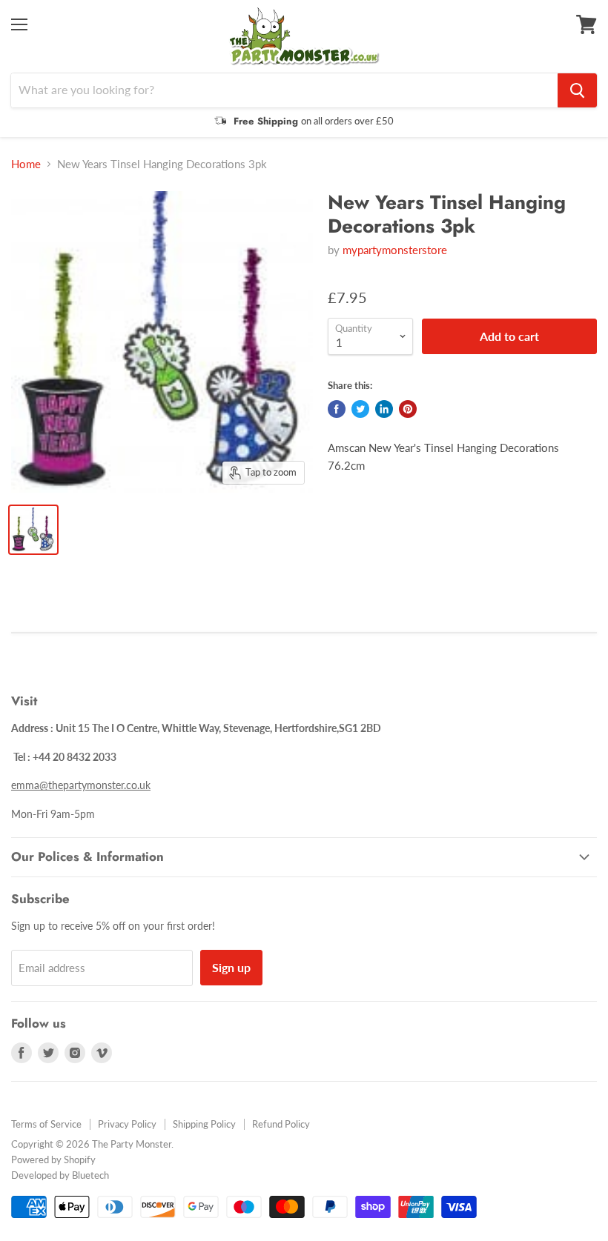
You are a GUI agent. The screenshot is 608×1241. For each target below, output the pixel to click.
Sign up (231, 967)
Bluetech (90, 1175)
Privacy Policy (127, 1124)
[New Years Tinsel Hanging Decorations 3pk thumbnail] (33, 529)
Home (26, 164)
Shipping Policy (204, 1124)
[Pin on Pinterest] (408, 409)
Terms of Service (46, 1124)
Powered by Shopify (53, 1159)
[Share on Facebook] (337, 409)
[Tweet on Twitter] (360, 409)
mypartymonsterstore (395, 249)
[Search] (577, 90)
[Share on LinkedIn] (384, 409)
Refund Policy (281, 1124)
